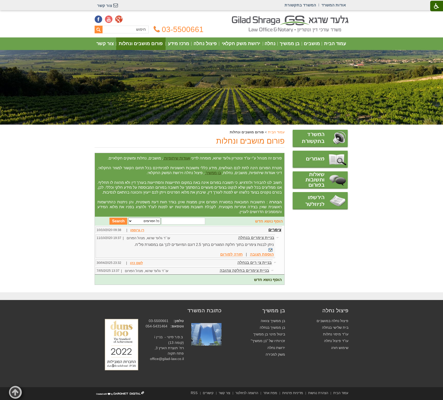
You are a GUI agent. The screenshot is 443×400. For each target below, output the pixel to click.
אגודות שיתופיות (176, 158)
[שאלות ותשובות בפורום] (320, 180)
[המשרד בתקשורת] (320, 139)
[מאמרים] (320, 160)
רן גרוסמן (137, 230)
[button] (15, 392)
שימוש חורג (339, 348)
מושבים (312, 43)
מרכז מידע (178, 43)
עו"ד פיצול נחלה (336, 341)
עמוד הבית (335, 43)
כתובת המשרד (204, 310)
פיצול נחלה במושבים (332, 321)
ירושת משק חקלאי (241, 43)
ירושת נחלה (276, 348)
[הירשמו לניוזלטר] (320, 201)
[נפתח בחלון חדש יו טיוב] (109, 19)
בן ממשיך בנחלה (272, 327)
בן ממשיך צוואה (273, 321)
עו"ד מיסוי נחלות (335, 334)
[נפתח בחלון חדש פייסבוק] (98, 19)
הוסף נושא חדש (269, 221)
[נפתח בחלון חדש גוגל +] (119, 19)
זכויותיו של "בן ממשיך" (268, 341)
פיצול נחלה (205, 43)
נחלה (270, 43)
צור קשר (105, 43)
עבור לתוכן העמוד (221, 18)
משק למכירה (275, 354)
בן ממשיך (290, 43)
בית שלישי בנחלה (335, 327)
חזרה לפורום (231, 254)
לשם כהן (136, 263)
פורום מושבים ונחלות (141, 43)
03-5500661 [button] (183, 29)
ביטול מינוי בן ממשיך (269, 334)
